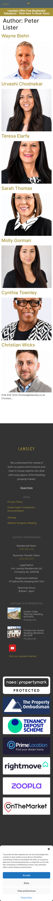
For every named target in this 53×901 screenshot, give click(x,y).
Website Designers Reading (22, 522)
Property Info (30, 620)
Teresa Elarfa (15, 136)
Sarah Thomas (16, 188)
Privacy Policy (26, 897)
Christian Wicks (18, 345)
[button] (48, 849)
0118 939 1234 (26, 549)
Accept (26, 875)
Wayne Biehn (15, 36)
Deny (26, 883)
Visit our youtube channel (22, 656)
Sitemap (11, 517)
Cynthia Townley (19, 292)
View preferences (26, 891)
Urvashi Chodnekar (22, 84)
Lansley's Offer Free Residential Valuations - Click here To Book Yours (26, 12)
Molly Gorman (16, 240)
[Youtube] (12, 648)
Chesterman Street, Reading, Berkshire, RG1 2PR (34, 633)
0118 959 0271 (26, 558)
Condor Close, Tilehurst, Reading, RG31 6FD (33, 614)
